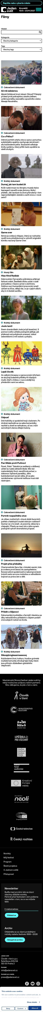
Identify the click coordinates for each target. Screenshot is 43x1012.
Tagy (3, 46)
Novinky (7, 853)
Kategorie (5, 37)
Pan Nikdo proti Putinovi (13, 463)
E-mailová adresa (12, 906)
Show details (32, 1002)
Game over (6, 232)
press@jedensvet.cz (10, 977)
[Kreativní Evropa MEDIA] (21, 783)
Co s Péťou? (7, 136)
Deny (8, 1008)
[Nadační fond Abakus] (21, 724)
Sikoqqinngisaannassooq (14, 655)
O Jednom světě (11, 870)
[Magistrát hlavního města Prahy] (21, 752)
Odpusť (5, 417)
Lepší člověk (7, 371)
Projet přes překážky (11, 564)
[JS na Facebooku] (28, 984)
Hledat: (4, 29)
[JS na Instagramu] (39, 984)
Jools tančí (6, 326)
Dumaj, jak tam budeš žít (13, 184)
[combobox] (21, 3)
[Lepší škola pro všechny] (21, 738)
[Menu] (38, 9)
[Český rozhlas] (21, 839)
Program (7, 862)
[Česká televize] (21, 829)
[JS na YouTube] (33, 984)
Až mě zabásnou (9, 91)
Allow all (35, 1008)
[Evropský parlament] (21, 816)
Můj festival (9, 857)
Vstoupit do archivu (15, 940)
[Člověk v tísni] (21, 695)
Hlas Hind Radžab (10, 275)
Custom (20, 1008)
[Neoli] (21, 799)
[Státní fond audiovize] (21, 768)
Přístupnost (9, 874)
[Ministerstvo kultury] (21, 710)
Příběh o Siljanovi (10, 612)
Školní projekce (10, 866)
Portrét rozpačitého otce (13, 516)
